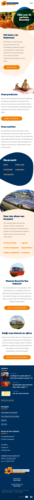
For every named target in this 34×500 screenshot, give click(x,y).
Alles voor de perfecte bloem (17, 308)
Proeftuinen (25, 252)
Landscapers (19, 169)
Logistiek (24, 243)
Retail (5, 164)
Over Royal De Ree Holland (10, 416)
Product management (11, 247)
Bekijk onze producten (12, 118)
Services (4, 424)
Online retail (19, 164)
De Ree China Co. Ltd (17, 484)
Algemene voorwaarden (7, 491)
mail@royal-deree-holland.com (10, 456)
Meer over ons (11, 67)
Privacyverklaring (19, 491)
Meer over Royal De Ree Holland (17, 357)
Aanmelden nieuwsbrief (9, 412)
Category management (11, 252)
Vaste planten (8, 174)
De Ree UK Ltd (17, 478)
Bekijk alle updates (7, 400)
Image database (26, 247)
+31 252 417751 (11, 458)
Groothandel (8, 169)
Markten (4, 420)
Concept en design (9, 243)
